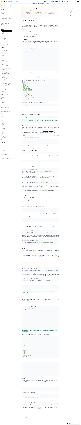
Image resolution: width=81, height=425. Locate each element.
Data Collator (3, 120)
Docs (62, 1)
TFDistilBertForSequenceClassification (31, 226)
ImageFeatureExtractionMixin (30, 299)
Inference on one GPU (5, 70)
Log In (75, 1)
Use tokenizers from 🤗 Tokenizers (6, 44)
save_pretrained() (46, 107)
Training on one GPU (4, 61)
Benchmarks (3, 97)
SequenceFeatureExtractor (52, 299)
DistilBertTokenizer (53, 275)
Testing (3, 91)
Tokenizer (3, 133)
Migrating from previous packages (5, 98)
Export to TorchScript (5, 39)
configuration (24, 41)
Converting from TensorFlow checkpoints (5, 36)
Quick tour (2, 12)
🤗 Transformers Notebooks (5, 94)
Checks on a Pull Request (5, 92)
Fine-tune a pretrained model (5, 22)
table (42, 262)
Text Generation (4, 125)
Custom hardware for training (6, 74)
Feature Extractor (4, 137)
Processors (3, 132)
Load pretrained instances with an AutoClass (6, 19)
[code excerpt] (58, 48)
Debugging (3, 77)
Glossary (2, 103)
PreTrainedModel (38, 129)
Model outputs (4, 129)
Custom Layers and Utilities (5, 151)
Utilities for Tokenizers (5, 154)
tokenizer (43, 250)
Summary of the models (4, 106)
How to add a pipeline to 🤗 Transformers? (5, 90)
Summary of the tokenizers (5, 107)
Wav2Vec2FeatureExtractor (36, 360)
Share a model (3, 25)
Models (45, 1)
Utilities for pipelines (4, 153)
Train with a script (4, 33)
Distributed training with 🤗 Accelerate (5, 24)
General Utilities (4, 159)
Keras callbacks (4, 121)
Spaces (53, 1)
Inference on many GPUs (5, 72)
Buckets (58, 1)
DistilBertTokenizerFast (34, 283)
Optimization (3, 128)
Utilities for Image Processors (6, 158)
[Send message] (79, 423)
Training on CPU (4, 64)
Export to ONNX (4, 38)
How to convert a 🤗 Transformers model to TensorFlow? (6, 87)
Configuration (3, 119)
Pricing (70, 1)
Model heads (72, 11)
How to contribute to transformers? (6, 83)
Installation (2, 13)
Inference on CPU (4, 69)
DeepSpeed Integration (5, 136)
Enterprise (66, 1)
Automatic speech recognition (6, 51)
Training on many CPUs (5, 65)
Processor (71, 15)
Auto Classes (3, 116)
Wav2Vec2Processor (46, 381)
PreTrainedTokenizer (26, 253)
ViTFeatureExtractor (30, 334)
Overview (3, 60)
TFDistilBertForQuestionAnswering (29, 236)
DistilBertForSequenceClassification (31, 204)
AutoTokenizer (28, 291)
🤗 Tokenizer (43, 255)
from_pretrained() (40, 102)
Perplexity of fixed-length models (5, 111)
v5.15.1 (45, 3)
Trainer (3, 134)
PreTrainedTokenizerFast (27, 255)
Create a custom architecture (6, 30)
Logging (3, 123)
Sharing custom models (5, 32)
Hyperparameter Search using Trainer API (6, 79)
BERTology (2, 110)
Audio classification (4, 50)
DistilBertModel (45, 72)
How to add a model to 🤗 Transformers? (5, 85)
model (31, 127)
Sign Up (79, 1)
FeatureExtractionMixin (48, 298)
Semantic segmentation (5, 56)
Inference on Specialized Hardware (6, 73)
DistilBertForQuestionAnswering (29, 214)
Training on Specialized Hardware (6, 68)
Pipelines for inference (4, 17)
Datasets (49, 1)
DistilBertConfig (24, 72)
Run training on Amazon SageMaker (6, 34)
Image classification (4, 55)
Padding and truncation (4, 108)
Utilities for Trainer (4, 155)
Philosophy (2, 102)
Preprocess (2, 20)
